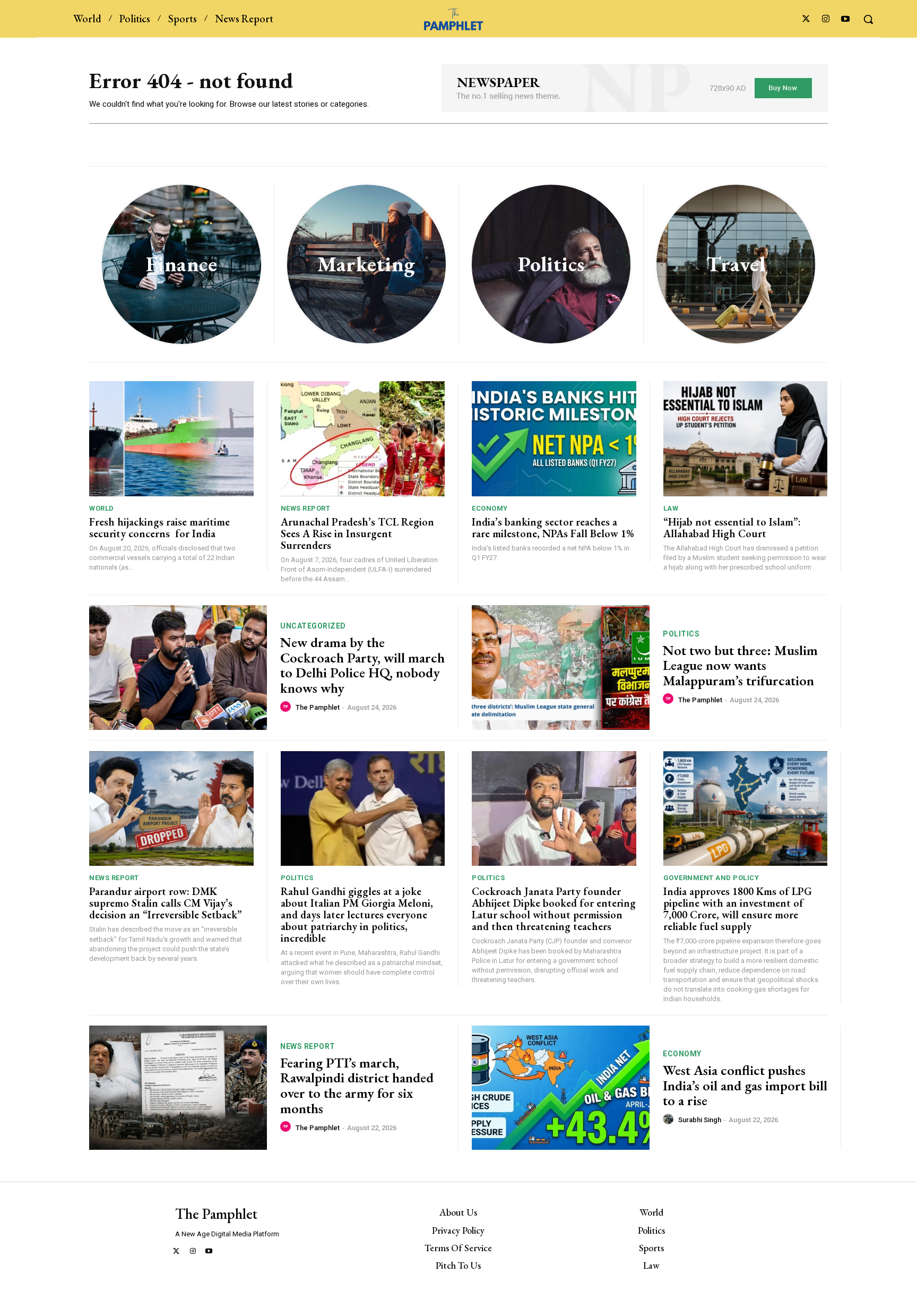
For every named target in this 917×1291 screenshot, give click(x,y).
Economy (490, 508)
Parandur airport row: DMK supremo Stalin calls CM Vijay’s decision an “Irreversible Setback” (165, 903)
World (101, 508)
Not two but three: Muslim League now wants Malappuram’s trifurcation (740, 665)
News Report (306, 508)
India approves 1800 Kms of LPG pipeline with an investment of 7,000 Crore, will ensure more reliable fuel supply (737, 908)
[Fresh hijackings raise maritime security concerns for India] (171, 438)
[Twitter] (806, 19)
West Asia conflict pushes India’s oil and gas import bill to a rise (745, 1085)
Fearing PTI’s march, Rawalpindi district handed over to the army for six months (357, 1085)
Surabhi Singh (699, 1120)
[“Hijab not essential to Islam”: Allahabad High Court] (745, 438)
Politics (681, 634)
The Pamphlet (318, 707)
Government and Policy (711, 877)
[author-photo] (287, 707)
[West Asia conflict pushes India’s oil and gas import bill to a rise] (561, 1088)
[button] (868, 19)
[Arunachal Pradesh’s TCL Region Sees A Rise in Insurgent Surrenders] (363, 438)
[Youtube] (845, 19)
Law (671, 508)
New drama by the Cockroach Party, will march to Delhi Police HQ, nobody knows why (362, 665)
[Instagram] (826, 19)
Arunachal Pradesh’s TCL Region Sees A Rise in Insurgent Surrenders (357, 533)
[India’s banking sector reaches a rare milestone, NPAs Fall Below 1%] (554, 438)
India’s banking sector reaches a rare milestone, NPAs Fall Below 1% (553, 527)
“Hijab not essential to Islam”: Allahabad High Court (732, 527)
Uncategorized (313, 626)
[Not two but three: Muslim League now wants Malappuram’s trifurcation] (561, 667)
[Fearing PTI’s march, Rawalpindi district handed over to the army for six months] (178, 1088)
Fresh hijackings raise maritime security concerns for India (159, 527)
